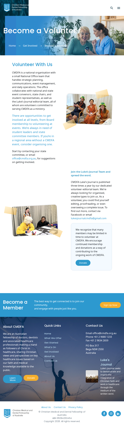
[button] (112, 8)
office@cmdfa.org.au (24, 158)
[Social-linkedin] (118, 413)
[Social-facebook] (104, 413)
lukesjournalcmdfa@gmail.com (88, 218)
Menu (118, 8)
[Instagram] (111, 413)
